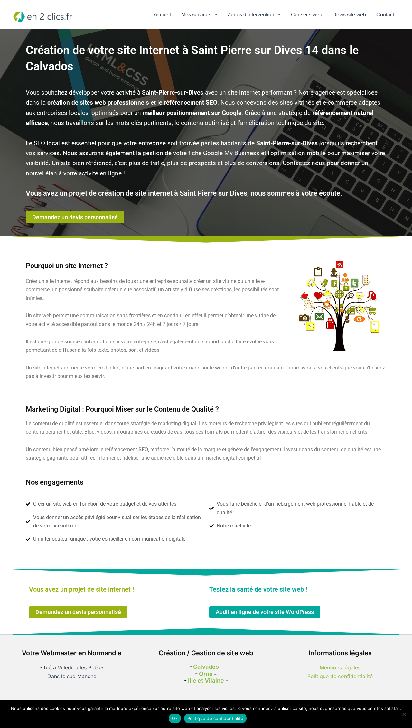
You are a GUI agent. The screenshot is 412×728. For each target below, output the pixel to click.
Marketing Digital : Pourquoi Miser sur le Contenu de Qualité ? (122, 409)
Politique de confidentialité (340, 676)
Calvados (206, 666)
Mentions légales (340, 667)
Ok (175, 718)
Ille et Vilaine (206, 680)
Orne (206, 673)
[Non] (404, 714)
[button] (214, 15)
